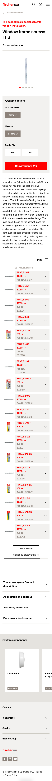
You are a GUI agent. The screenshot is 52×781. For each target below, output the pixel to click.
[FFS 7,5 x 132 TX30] (8, 473)
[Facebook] (4, 759)
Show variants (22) (26, 166)
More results (26, 548)
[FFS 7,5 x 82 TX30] (8, 349)
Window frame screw (14, 13)
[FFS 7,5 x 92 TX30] (8, 367)
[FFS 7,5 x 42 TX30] (8, 276)
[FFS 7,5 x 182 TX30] (8, 531)
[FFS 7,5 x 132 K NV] (8, 457)
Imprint (39, 772)
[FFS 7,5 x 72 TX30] (8, 320)
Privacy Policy (11, 775)
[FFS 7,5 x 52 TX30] (8, 289)
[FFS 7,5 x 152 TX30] (8, 502)
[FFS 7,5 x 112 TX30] (8, 413)
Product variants (11, 45)
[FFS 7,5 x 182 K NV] (8, 515)
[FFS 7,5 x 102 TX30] (8, 399)
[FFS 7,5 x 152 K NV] (8, 488)
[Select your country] (40, 4)
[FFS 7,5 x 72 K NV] (8, 334)
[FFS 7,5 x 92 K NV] (8, 384)
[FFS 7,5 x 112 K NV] (8, 426)
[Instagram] (10, 759)
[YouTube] (15, 759)
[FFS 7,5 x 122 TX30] (8, 442)
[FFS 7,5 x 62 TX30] (8, 305)
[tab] (20, 87)
